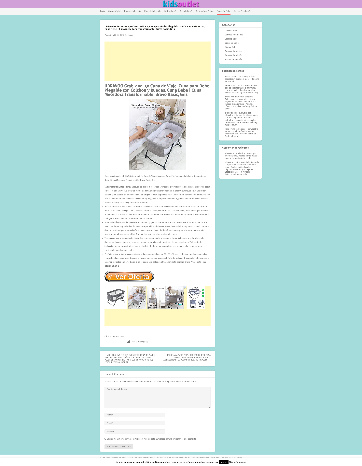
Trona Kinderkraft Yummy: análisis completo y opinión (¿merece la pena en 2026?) (242, 79)
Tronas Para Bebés (242, 11)
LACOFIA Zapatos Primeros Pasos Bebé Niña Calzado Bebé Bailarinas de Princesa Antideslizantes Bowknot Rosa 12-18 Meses (187, 357)
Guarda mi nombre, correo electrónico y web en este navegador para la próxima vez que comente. (151, 439)
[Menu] (101, 4)
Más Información (237, 462)
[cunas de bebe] (157, 169)
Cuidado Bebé (114, 11)
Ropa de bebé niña (152, 11)
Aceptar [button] (224, 462)
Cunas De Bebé (223, 11)
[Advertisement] (157, 61)
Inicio (102, 11)
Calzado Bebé (186, 11)
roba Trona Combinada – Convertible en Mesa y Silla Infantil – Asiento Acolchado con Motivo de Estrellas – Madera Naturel (241, 132)
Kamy (130, 35)
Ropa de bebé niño (132, 11)
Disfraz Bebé (170, 11)
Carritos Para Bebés (204, 11)
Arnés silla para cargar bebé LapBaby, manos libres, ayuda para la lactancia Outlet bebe (241, 155)
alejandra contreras (234, 162)
